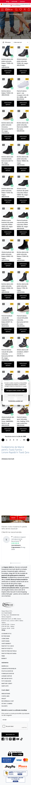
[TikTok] (22, 739)
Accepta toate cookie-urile (15, 390)
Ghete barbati (6, 643)
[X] (14, 739)
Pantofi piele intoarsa (9, 653)
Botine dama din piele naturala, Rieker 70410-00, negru (7, 192)
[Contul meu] (25, 9)
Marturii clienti (7, 683)
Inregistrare (6, 693)
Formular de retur (8, 673)
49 (24, 440)
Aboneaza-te (10, 734)
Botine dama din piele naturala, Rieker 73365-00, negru (7, 62)
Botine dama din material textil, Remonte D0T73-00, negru (7, 160)
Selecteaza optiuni (7, 71)
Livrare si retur (7, 676)
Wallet (4, 698)
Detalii (24, 386)
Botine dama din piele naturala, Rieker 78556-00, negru (23, 160)
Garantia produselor (9, 668)
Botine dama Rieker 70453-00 (7, 92)
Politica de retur (7, 671)
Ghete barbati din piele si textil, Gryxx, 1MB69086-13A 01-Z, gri (8, 420)
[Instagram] (7, 739)
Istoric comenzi (7, 703)
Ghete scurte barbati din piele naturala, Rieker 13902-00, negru (7, 223)
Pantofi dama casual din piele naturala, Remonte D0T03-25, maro (23, 320)
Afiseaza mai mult (8, 459)
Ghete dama (5, 641)
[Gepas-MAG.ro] (10, 9)
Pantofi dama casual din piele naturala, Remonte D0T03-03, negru (7, 354)
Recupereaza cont (8, 701)
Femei (3, 656)
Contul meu (5, 696)
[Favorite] (20, 9)
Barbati (4, 658)
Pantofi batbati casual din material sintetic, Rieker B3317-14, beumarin (7, 320)
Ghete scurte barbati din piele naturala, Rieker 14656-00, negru (22, 192)
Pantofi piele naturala (9, 651)
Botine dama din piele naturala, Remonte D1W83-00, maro (23, 126)
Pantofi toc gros (8, 646)
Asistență (14, 1)
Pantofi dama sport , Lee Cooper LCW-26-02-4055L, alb (23, 94)
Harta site (5, 686)
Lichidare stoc (6, 633)
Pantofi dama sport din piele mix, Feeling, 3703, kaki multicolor (23, 420)
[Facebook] (3, 739)
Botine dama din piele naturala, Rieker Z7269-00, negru (23, 255)
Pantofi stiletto (7, 648)
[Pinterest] (11, 739)
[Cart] (29, 9)
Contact (22, 1)
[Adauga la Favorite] (12, 56)
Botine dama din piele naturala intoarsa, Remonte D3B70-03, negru (7, 127)
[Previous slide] (4, 519)
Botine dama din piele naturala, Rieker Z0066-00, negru (7, 287)
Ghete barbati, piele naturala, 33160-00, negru (22, 61)
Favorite (4, 706)
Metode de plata (7, 678)
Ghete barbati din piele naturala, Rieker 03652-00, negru (8, 255)
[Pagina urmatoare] (28, 440)
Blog (7, 1)
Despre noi (5, 666)
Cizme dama (5, 638)
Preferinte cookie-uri (15, 401)
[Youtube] (18, 739)
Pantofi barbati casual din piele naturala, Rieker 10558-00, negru (22, 223)
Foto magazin (6, 681)
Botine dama (6, 636)
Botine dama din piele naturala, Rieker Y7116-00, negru (22, 287)
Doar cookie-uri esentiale (15, 395)
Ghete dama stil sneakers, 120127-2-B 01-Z (23, 352)
